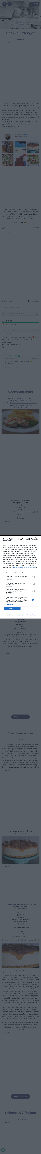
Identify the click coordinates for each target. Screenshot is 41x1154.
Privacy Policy (31, 615)
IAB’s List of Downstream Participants (23, 567)
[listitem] (20, 573)
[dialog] (20, 577)
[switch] (33, 577)
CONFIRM (12, 608)
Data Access (20, 615)
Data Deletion (10, 615)
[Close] (37, 539)
